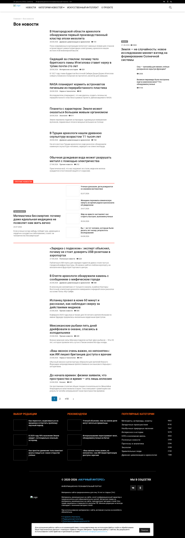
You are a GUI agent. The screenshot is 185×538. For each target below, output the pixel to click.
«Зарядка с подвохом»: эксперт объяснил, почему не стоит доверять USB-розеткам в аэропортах (80, 251)
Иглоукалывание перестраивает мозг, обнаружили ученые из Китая (100, 437)
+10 (67, 399)
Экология (63, 116)
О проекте (107, 7)
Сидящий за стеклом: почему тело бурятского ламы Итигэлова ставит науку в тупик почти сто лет (80, 62)
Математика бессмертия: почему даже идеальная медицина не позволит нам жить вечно (37, 219)
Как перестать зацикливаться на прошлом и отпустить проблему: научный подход (43, 423)
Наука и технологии (67, 91)
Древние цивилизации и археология (74, 42)
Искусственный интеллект (83, 7)
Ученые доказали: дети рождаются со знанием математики (97, 187)
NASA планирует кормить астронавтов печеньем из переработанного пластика (78, 85)
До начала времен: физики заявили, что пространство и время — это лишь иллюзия (81, 376)
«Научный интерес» (91, 479)
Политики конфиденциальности (93, 532)
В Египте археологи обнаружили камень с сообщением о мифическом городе (79, 277)
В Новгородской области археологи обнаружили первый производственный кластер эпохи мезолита (79, 35)
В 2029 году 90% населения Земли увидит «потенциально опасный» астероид (44, 438)
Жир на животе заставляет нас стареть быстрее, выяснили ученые (97, 215)
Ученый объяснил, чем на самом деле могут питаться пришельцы (100, 422)
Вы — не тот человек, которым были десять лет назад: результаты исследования (97, 230)
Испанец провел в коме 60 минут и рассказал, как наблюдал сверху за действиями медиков (75, 303)
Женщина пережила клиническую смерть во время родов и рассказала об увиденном (97, 202)
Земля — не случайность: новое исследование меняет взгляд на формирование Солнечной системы (144, 54)
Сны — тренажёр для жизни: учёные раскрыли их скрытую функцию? (153, 68)
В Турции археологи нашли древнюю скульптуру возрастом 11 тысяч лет (76, 134)
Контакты (76, 517)
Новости (31, 7)
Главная (17, 19)
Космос (62, 382)
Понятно (144, 530)
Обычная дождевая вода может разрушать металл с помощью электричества (80, 159)
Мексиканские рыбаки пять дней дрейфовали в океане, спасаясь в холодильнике (74, 329)
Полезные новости (67, 259)
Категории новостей (50, 7)
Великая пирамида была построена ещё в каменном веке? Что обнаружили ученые (153, 82)
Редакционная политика (73, 519)
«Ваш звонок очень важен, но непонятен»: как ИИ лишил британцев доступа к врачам (80, 352)
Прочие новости (66, 164)
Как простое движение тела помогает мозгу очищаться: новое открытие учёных (46, 452)
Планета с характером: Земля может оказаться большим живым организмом (79, 110)
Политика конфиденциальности (76, 521)
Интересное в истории (68, 69)
